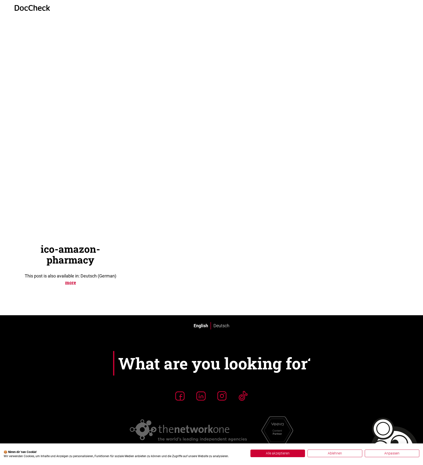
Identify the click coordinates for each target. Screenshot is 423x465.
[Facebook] (179, 396)
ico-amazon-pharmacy (70, 254)
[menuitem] (201, 325)
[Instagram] (222, 396)
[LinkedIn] (201, 396)
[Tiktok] (243, 396)
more (70, 282)
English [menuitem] (201, 325)
